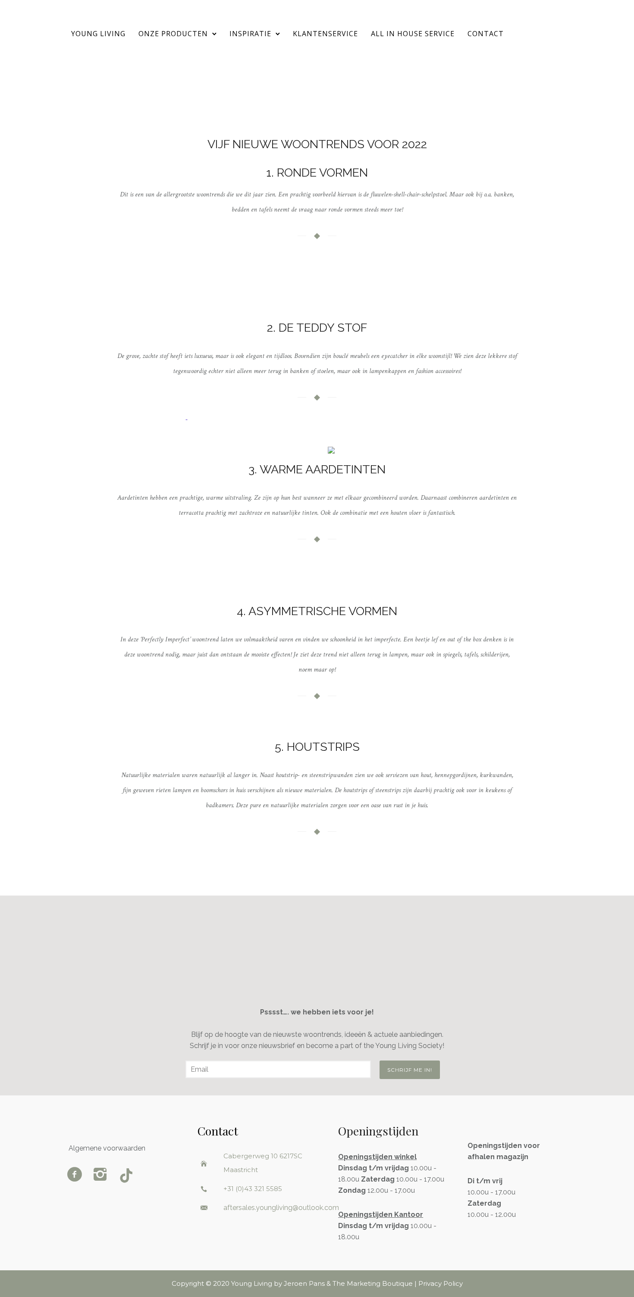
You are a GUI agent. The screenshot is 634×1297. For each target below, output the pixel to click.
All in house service (413, 33)
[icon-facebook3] (76, 1175)
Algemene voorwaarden (107, 1148)
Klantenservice (325, 33)
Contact (486, 33)
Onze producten (173, 33)
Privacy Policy (440, 1283)
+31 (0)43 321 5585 (252, 1189)
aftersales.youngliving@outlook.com (281, 1208)
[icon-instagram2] (102, 1175)
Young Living (98, 33)
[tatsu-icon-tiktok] (126, 1175)
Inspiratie (250, 33)
